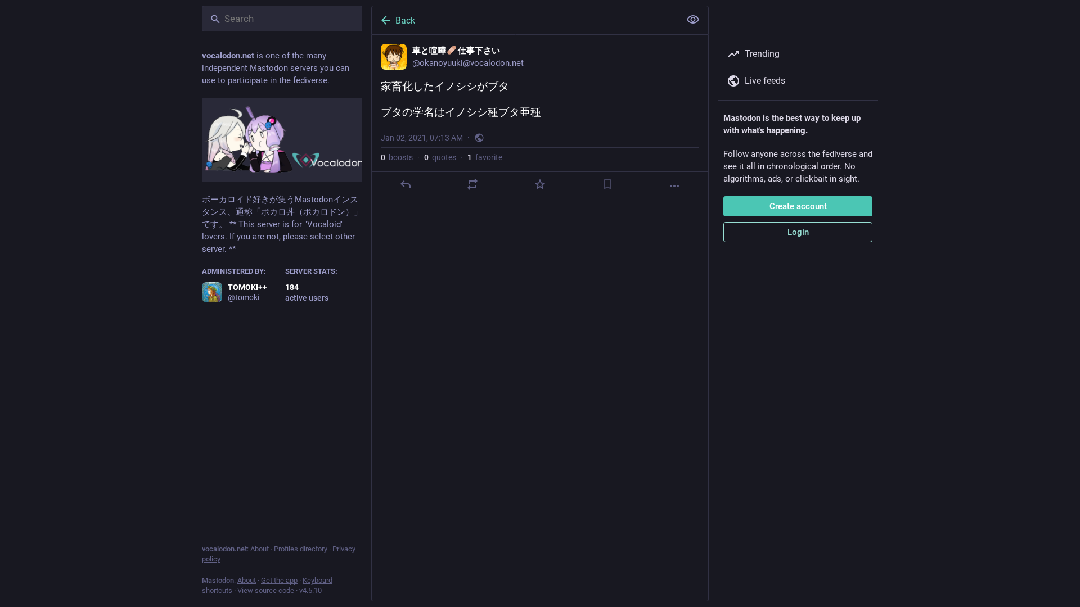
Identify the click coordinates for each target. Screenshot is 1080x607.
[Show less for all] (693, 19)
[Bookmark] (607, 184)
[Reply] (405, 184)
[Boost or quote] (472, 184)
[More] (674, 186)
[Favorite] (540, 184)
